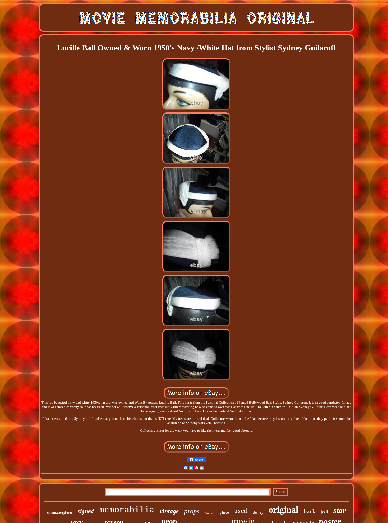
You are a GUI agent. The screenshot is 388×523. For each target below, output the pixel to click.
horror (209, 513)
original (283, 510)
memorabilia (126, 510)
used (241, 511)
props (192, 511)
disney (258, 512)
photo (224, 513)
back (309, 511)
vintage (169, 511)
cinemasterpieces (59, 513)
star (339, 510)
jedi (324, 512)
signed (86, 511)
